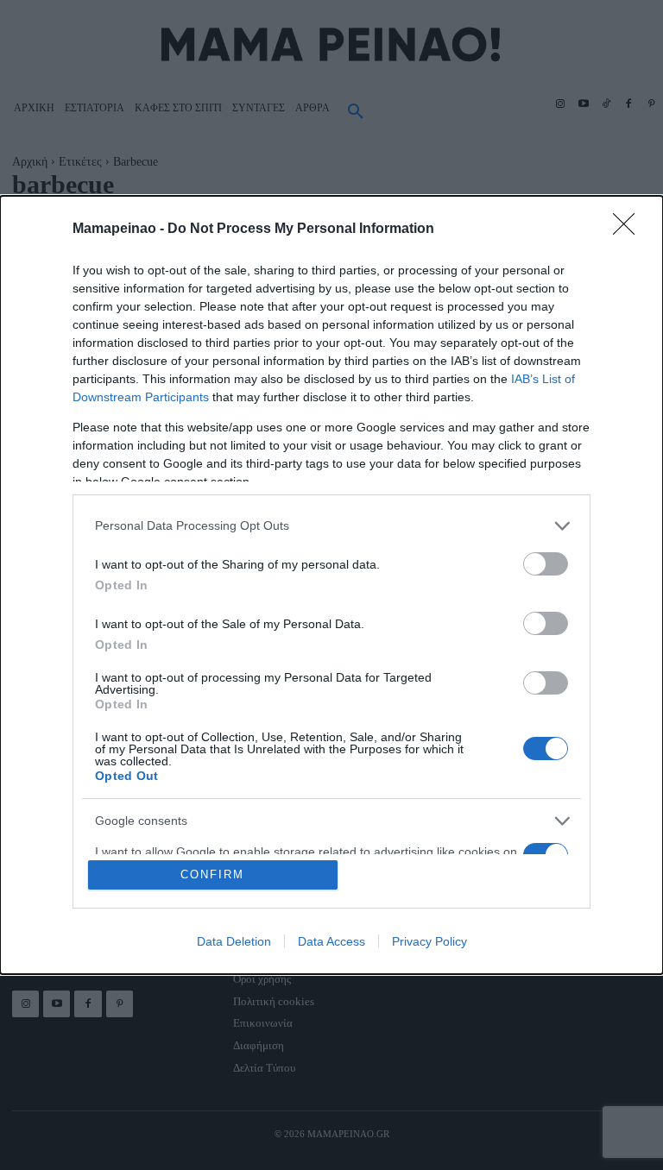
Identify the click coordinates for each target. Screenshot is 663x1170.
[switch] (545, 564)
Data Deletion (234, 941)
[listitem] (331, 526)
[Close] (629, 229)
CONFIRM (212, 874)
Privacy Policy (429, 941)
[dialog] (331, 585)
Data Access (331, 941)
